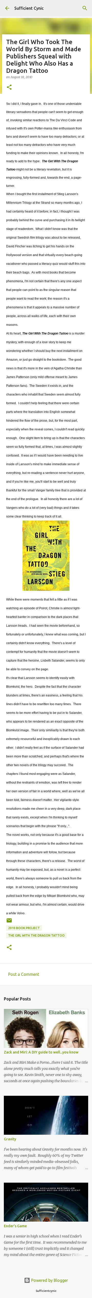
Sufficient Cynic (29, 8)
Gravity (10, 1139)
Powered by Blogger (49, 1280)
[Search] (85, 8)
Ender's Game (15, 1226)
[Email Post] (9, 922)
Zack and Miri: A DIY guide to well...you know (41, 1052)
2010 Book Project (24, 928)
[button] (9, 87)
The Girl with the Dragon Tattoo (36, 935)
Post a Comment (23, 974)
